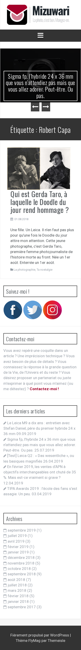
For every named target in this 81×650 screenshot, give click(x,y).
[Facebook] (12, 309)
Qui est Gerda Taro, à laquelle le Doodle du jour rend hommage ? (39, 202)
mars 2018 (17, 590)
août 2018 (16, 579)
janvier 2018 (18, 601)
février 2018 (18, 596)
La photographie (24, 269)
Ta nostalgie (44, 269)
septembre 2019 (22, 530)
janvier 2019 (18, 552)
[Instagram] (52, 309)
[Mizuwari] (40, 14)
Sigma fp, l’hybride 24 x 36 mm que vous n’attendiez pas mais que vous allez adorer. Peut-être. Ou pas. (40, 86)
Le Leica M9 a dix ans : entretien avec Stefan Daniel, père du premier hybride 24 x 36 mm (39, 428)
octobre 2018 (19, 568)
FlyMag (34, 640)
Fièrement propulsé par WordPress (40, 635)
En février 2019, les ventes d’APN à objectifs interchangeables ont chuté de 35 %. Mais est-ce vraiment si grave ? (39, 472)
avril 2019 (16, 541)
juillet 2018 (17, 585)
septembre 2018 (22, 574)
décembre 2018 (21, 557)
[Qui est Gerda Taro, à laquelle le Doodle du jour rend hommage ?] (39, 168)
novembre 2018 (21, 563)
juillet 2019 (17, 535)
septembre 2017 (22, 607)
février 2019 (18, 546)
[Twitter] (32, 309)
